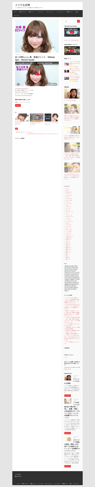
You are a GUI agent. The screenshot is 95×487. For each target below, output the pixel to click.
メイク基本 (77, 279)
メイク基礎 (66, 280)
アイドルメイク (69, 195)
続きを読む (67, 395)
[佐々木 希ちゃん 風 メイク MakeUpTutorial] (22, 117)
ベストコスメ (16, 15)
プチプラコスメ (67, 275)
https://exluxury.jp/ (75, 40)
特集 (77, 11)
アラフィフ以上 (69, 200)
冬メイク (67, 241)
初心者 (72, 284)
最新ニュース (31, 11)
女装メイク (68, 244)
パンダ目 (72, 274)
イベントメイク (69, 203)
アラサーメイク (69, 198)
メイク (66, 277)
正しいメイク (67, 287)
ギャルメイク (68, 206)
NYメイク (68, 188)
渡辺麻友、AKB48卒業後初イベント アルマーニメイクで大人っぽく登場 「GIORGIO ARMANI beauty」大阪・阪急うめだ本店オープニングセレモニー (72, 337)
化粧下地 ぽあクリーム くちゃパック (24, 132)
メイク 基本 (68, 231)
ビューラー (77, 274)
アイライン (68, 197)
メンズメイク (68, 233)
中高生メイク (68, 239)
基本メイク (69, 285)
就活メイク (68, 246)
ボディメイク (68, 228)
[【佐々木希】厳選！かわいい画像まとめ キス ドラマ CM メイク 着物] (51, 117)
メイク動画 (66, 279)
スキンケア (68, 210)
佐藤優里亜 (66, 284)
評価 (16, 102)
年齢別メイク (69, 11)
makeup (23, 54)
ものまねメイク (69, 192)
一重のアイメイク (69, 236)
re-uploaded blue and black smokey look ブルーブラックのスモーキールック (42, 133)
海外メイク (71, 287)
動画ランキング (22, 11)
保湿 (70, 284)
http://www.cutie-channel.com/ (21, 88)
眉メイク (67, 255)
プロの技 (72, 275)
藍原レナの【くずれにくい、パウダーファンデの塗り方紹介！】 (75, 70)
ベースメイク (40, 11)
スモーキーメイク (69, 211)
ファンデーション (69, 221)
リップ (75, 280)
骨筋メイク (68, 259)
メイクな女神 (22, 5)
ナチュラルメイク (69, 216)
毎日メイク (68, 251)
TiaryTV (76, 266)
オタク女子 (75, 269)
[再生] (65, 35)
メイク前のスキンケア (75, 277)
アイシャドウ (68, 193)
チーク (67, 213)
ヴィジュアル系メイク (68, 282)
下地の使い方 (68, 237)
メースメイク (71, 280)
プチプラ (67, 223)
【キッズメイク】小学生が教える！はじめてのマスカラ (75, 63)
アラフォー (68, 201)
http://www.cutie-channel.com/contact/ (23, 95)
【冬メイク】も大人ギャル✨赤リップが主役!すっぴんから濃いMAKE (75, 77)
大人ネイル (68, 242)
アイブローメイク (75, 267)
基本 (65, 285)
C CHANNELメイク (68, 266)
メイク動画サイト (72, 279)
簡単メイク (70, 289)
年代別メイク (73, 285)
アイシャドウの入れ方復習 (71, 297)
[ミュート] (76, 35)
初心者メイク (76, 284)
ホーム (15, 11)
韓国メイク (68, 257)
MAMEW (72, 266)
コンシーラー (68, 208)
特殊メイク (68, 252)
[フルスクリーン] (78, 35)
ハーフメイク (68, 219)
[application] (72, 32)
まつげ (67, 190)
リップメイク (68, 234)
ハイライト (68, 218)
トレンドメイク (59, 11)
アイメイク (66, 269)
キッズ (67, 205)
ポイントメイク (49, 11)
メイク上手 (69, 277)
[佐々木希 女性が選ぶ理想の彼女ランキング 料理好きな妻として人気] (37, 117)
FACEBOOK (66, 348)
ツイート (66, 357)
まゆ (65, 267)
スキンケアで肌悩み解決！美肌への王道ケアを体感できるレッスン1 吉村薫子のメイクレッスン (72, 301)
